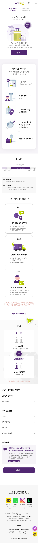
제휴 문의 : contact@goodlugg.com (19, 533)
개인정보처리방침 (23, 538)
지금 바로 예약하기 (19, 313)
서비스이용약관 (14, 538)
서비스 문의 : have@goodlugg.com (19, 531)
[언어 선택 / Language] (29, 3)
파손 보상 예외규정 (14, 461)
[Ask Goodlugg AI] (35, 528)
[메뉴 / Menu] (35, 3)
